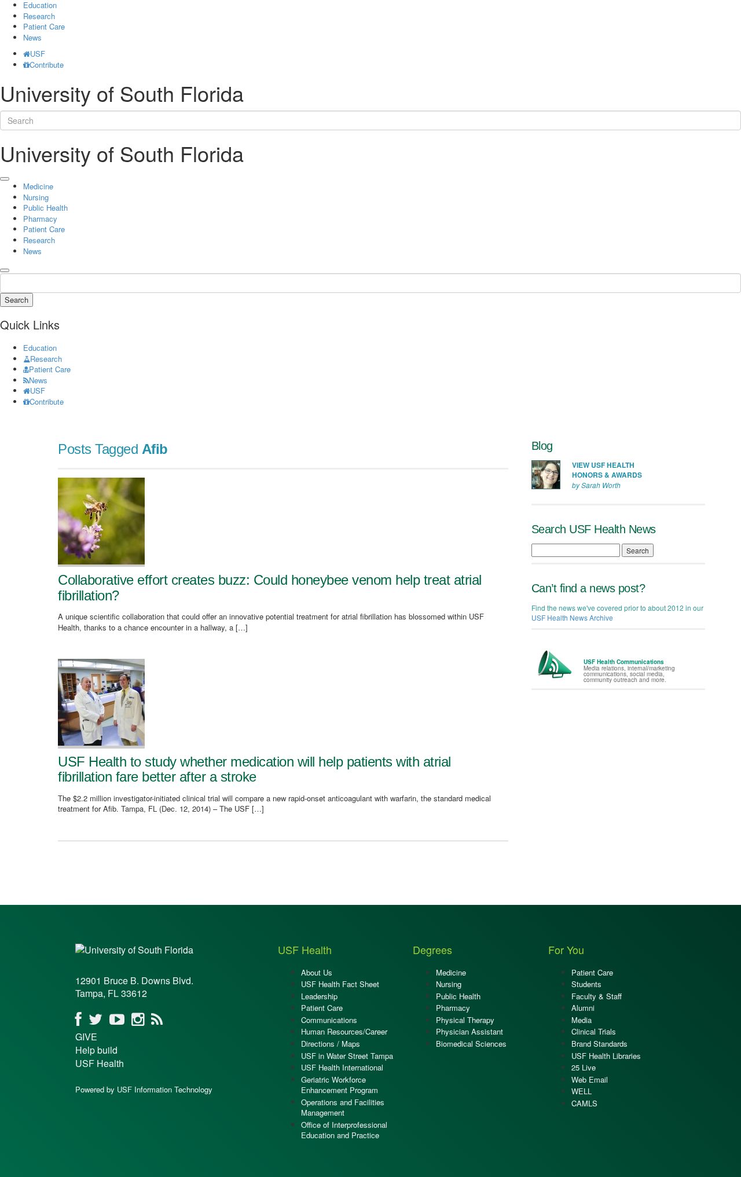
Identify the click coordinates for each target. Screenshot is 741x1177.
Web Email (589, 1079)
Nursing (36, 197)
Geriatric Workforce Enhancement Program (339, 1085)
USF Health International (342, 1067)
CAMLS (584, 1103)
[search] (4, 270)
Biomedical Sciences (471, 1043)
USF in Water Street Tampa (347, 1055)
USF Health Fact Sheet (340, 983)
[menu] (4, 179)
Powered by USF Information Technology (143, 1089)
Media (581, 1019)
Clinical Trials (593, 1031)
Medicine (38, 186)
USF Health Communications (624, 662)
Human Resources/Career (344, 1031)
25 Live (583, 1067)
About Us (316, 972)
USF (37, 53)
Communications (329, 1019)
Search (16, 299)
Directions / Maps (330, 1043)
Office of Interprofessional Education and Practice (344, 1130)
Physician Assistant (469, 1031)
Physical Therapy (465, 1019)
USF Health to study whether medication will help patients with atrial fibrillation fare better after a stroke (254, 769)
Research (39, 15)
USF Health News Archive (572, 617)
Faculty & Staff (596, 996)
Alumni (583, 1007)
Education (40, 347)
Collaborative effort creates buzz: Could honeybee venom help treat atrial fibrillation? (270, 587)
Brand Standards (599, 1043)
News (32, 37)
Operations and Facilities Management (342, 1108)
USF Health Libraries (606, 1055)
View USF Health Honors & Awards (607, 470)
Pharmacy (40, 218)
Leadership (319, 996)
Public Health (45, 207)
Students (586, 983)
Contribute (47, 64)
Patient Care (44, 26)
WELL (581, 1091)
